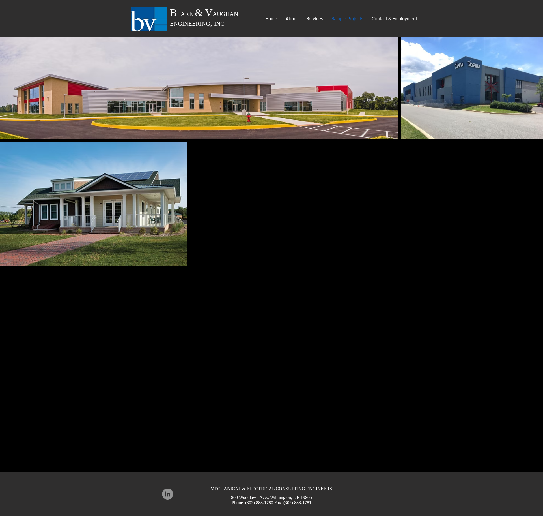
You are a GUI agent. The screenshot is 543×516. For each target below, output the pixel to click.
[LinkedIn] (167, 494)
